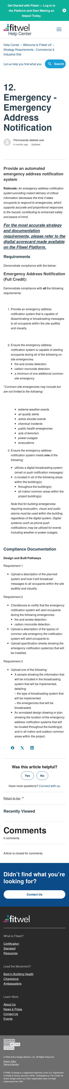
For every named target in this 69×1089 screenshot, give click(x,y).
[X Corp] (22, 748)
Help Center (11, 45)
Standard (9, 948)
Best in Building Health (18, 974)
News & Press (12, 1009)
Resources (10, 953)
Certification (11, 943)
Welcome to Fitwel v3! (37, 45)
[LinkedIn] (32, 748)
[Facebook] (12, 748)
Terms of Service (11, 1064)
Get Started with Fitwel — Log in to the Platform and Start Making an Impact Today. (31, 10)
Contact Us (34, 894)
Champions (11, 979)
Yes (27, 775)
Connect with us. (50, 786)
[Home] (16, 926)
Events (8, 1019)
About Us (9, 1004)
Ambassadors (12, 983)
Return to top (12, 798)
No (42, 775)
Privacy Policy (9, 1061)
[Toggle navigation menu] (59, 29)
